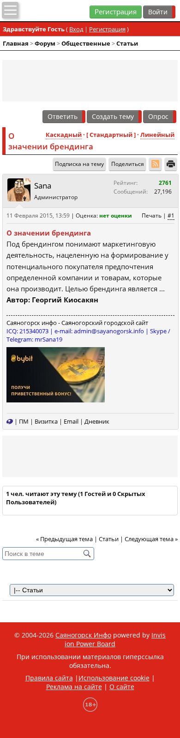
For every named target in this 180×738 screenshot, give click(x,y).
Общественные (85, 43)
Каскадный (64, 134)
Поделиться (127, 164)
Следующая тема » (151, 539)
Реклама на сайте (74, 686)
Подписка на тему (79, 164)
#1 (171, 215)
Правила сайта (49, 677)
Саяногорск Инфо (83, 635)
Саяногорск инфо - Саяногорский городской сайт (77, 323)
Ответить (63, 116)
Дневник (96, 421)
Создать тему (113, 116)
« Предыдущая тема (64, 539)
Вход (76, 29)
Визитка (46, 421)
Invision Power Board (115, 639)
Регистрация (116, 12)
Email (71, 421)
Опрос (158, 116)
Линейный (157, 134)
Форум (45, 43)
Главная (16, 43)
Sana (42, 185)
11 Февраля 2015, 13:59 (38, 215)
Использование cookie (114, 677)
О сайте (121, 686)
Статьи (127, 43)
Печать (152, 215)
